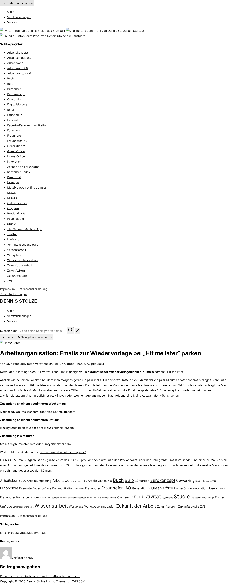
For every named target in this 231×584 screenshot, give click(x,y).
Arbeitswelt (15, 63)
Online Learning (17, 203)
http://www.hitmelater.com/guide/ (63, 452)
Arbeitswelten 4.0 (19, 73)
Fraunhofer (14, 135)
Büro (10, 83)
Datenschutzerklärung (32, 289)
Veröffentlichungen (19, 17)
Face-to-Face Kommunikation (27, 125)
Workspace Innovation (22, 260)
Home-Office (16, 156)
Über (10, 11)
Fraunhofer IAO (17, 141)
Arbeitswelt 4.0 (17, 68)
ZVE (10, 281)
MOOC (11, 192)
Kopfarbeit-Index (18, 172)
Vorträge (12, 22)
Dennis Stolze (18, 301)
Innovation (14, 161)
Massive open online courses (27, 187)
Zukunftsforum (17, 270)
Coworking (14, 99)
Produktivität (16, 213)
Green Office (16, 151)
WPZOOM (78, 581)
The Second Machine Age (24, 229)
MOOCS (12, 198)
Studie (11, 224)
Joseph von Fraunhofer (23, 167)
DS (8, 364)
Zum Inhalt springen (13, 294)
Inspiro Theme (55, 581)
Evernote (13, 120)
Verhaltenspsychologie (22, 244)
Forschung (14, 130)
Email (11, 109)
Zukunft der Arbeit (19, 265)
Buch (10, 78)
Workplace (14, 255)
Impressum (7, 289)
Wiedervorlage (36, 532)
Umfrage (13, 239)
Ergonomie (14, 115)
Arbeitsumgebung (19, 57)
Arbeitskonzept (17, 52)
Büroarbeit (14, 89)
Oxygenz (13, 208)
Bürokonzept (16, 94)
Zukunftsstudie (17, 276)
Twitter (12, 234)
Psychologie (15, 218)
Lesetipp (13, 182)
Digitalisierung (17, 104)
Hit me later (175, 372)
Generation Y (16, 146)
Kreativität (14, 177)
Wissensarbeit (16, 250)
